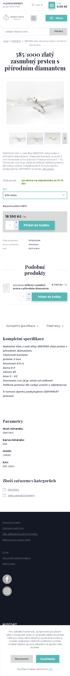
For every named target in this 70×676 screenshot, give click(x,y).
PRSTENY (16, 41)
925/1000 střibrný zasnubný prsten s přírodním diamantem (31, 286)
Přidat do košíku (36, 225)
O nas (5, 552)
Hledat (58, 31)
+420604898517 (13, 3)
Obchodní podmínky (13, 528)
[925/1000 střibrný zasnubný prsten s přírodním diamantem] (6, 288)
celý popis (48, 169)
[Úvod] (13, 18)
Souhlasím (47, 659)
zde (50, 669)
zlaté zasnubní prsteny (21, 495)
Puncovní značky (11, 522)
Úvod (5, 41)
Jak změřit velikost (16, 558)
